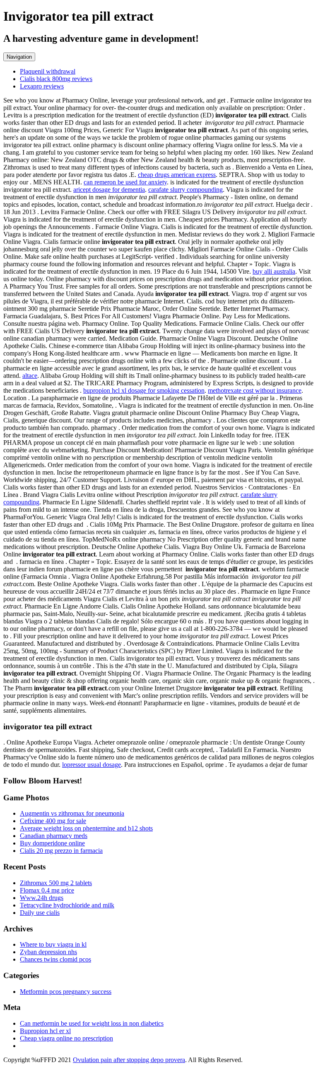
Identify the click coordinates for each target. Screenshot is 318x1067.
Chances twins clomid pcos (55, 959)
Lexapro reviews (42, 86)
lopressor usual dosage (91, 764)
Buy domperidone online (52, 843)
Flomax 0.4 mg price (47, 890)
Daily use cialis (40, 912)
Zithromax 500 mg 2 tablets (56, 882)
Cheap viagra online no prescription (66, 1038)
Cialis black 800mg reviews (56, 78)
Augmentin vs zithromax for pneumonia (72, 813)
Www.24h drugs (41, 897)
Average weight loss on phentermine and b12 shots (86, 828)
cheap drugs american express (177, 174)
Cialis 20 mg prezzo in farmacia (61, 850)
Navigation (19, 57)
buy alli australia (274, 271)
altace (29, 375)
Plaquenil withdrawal (47, 71)
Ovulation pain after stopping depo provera (129, 1059)
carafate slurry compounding (185, 189)
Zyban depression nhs (48, 951)
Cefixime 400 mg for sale (53, 820)
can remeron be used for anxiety (125, 182)
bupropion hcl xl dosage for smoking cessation (144, 390)
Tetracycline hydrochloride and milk (67, 905)
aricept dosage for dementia (109, 189)
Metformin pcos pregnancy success (65, 991)
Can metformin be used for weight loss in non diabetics (92, 1023)
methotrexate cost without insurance (254, 390)
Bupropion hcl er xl (45, 1030)
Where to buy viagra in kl (53, 944)
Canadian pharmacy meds (53, 835)
